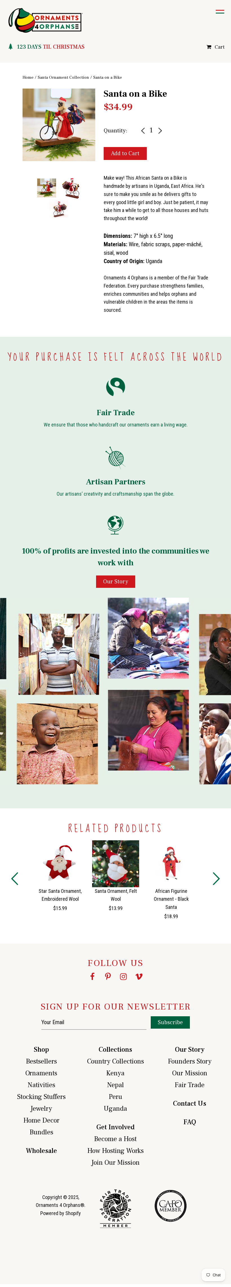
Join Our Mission (115, 1162)
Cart (220, 47)
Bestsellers (41, 1061)
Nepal (115, 1085)
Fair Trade (190, 1085)
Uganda (115, 1108)
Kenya (115, 1073)
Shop (41, 1049)
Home (28, 77)
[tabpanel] (59, 125)
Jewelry (41, 1108)
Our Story (190, 1049)
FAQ (189, 1122)
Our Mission (189, 1073)
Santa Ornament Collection (63, 77)
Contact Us (189, 1103)
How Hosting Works (115, 1150)
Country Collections (115, 1061)
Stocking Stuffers (41, 1096)
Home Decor (41, 1120)
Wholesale (41, 1150)
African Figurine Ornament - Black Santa (171, 899)
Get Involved (115, 1127)
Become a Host (115, 1139)
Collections (115, 1049)
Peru (115, 1096)
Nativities (41, 1085)
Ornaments (41, 1073)
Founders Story (190, 1061)
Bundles (41, 1132)
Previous (18, 149)
